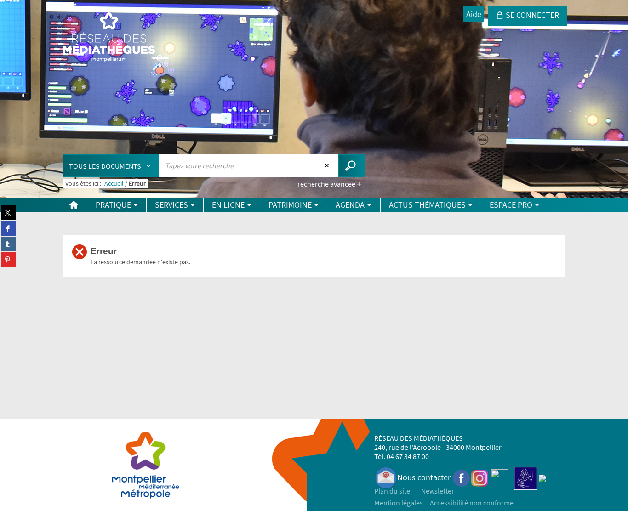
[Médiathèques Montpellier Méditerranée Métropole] (109, 37)
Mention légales (398, 502)
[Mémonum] (542, 477)
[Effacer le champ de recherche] (328, 165)
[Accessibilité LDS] (525, 477)
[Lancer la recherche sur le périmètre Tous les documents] (351, 165)
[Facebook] (461, 477)
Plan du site (392, 490)
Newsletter (437, 490)
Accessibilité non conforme (472, 502)
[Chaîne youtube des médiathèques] (499, 477)
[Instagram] (480, 477)
